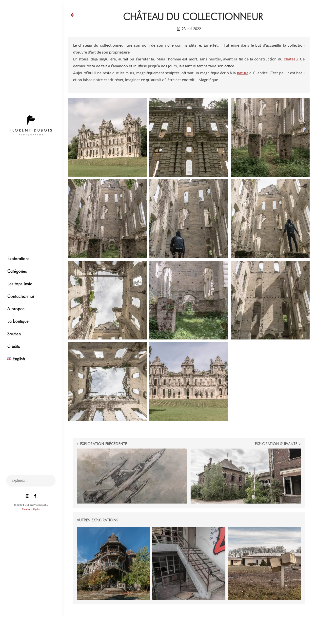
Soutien (14, 333)
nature (242, 73)
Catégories (17, 271)
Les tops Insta (19, 283)
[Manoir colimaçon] (113, 563)
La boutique (18, 321)
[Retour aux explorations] (72, 14)
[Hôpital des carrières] (188, 563)
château (291, 59)
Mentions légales (31, 509)
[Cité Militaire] (264, 563)
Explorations (18, 258)
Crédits (13, 346)
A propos (15, 308)
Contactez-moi (20, 296)
